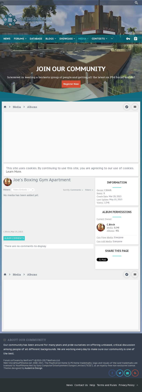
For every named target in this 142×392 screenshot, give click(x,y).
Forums (19, 38)
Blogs (50, 38)
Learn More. (14, 171)
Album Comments (14, 238)
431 (117, 230)
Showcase (66, 38)
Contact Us (81, 385)
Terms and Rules (107, 385)
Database (36, 38)
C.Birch (6, 231)
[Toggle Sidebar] (135, 106)
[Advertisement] (71, 137)
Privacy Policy (126, 385)
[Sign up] (136, 39)
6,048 (116, 227)
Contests (98, 38)
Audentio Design (33, 368)
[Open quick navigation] (126, 106)
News (6, 38)
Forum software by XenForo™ (31, 360)
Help (92, 385)
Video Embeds (21, 189)
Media (82, 38)
